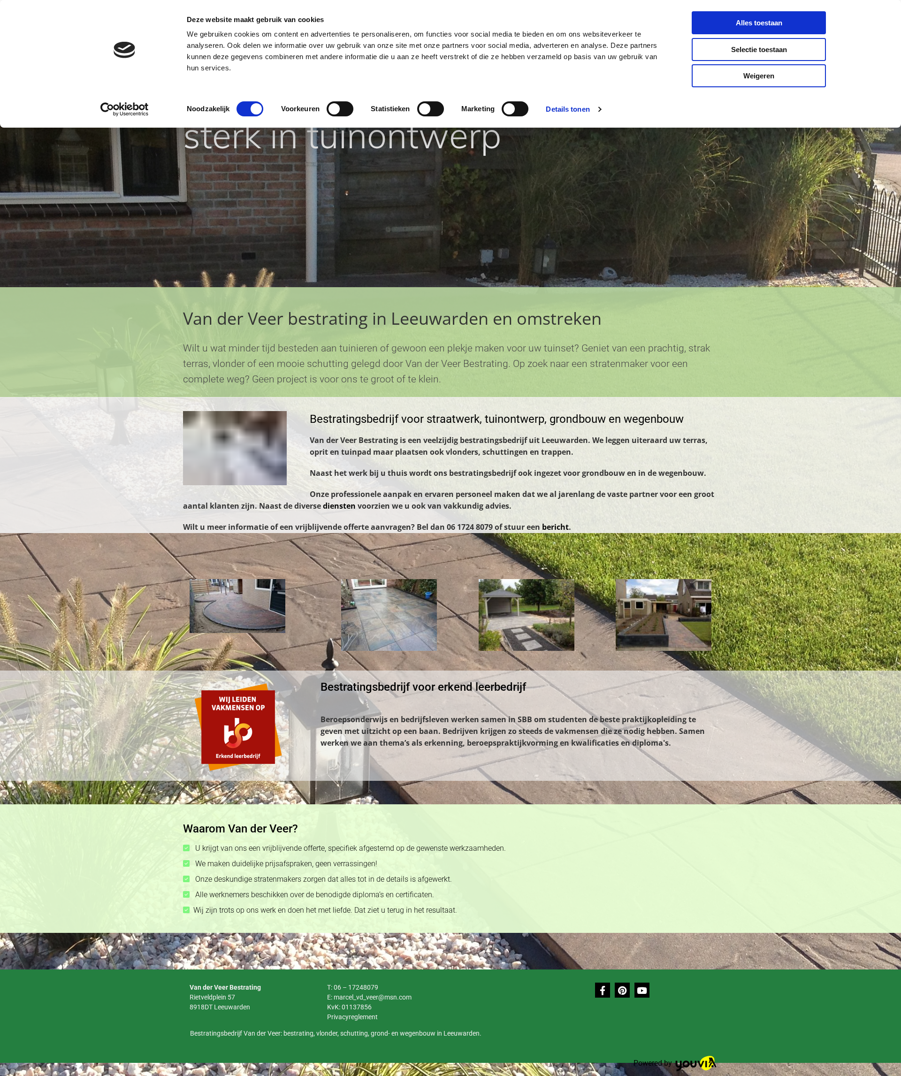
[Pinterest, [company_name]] (622, 990)
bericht (555, 527)
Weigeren (758, 76)
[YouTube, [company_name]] (642, 990)
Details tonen (567, 109)
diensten (339, 506)
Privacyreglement (352, 1017)
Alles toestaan (759, 23)
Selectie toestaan (759, 49)
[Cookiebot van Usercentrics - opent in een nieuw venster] (125, 109)
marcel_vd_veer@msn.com (373, 997)
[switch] (340, 108)
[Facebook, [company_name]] (603, 990)
